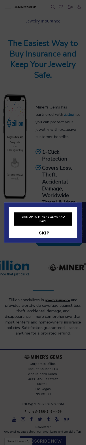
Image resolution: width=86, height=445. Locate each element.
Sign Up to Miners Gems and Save (43, 219)
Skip (44, 233)
